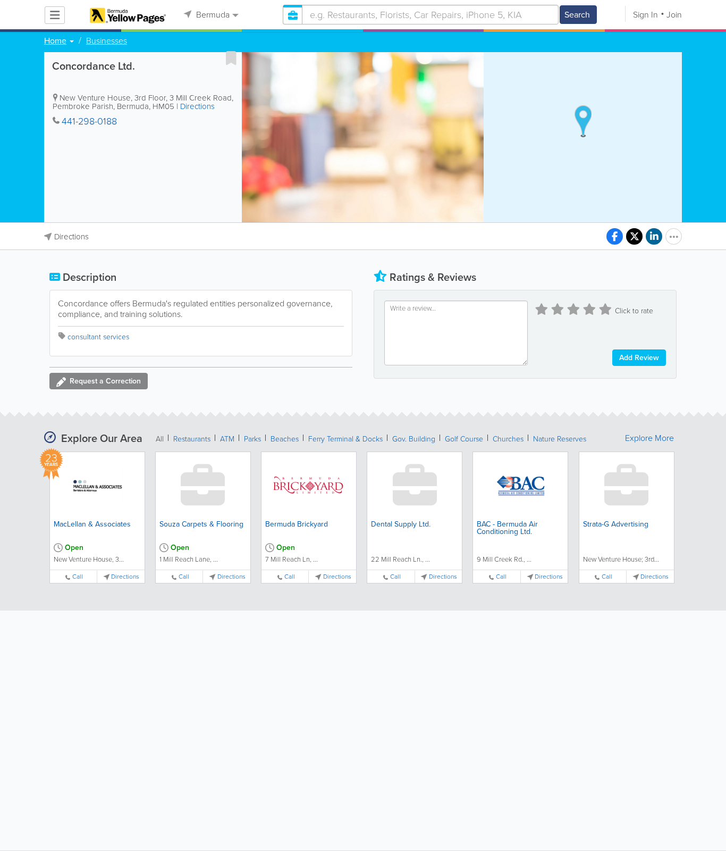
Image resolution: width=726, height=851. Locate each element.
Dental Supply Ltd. (400, 524)
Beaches (285, 439)
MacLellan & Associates (92, 524)
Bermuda (212, 15)
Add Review (639, 357)
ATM (227, 439)
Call (77, 576)
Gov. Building (413, 439)
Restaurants (191, 439)
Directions (197, 106)
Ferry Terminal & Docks (345, 439)
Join (674, 15)
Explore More (649, 438)
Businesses (106, 41)
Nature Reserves (559, 439)
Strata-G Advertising (615, 524)
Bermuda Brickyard (296, 524)
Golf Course (464, 439)
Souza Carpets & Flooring (201, 524)
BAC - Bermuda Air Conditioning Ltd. (507, 528)
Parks (252, 439)
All (160, 439)
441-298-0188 (89, 121)
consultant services (98, 337)
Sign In (645, 15)
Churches (508, 439)
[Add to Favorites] (231, 58)
